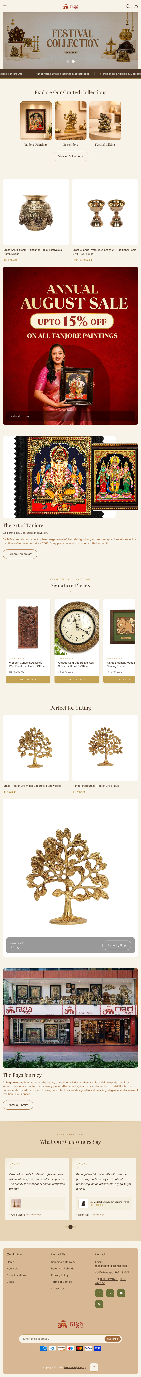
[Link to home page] (70, 1324)
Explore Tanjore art (20, 554)
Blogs (10, 1281)
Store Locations (16, 1275)
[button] (67, 61)
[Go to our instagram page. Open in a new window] (110, 1293)
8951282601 (122, 1272)
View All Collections (70, 156)
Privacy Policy (59, 1275)
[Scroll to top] (94, 1367)
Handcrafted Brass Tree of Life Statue (96, 785)
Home (10, 1262)
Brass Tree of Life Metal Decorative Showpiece (32, 785)
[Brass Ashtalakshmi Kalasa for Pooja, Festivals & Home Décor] (36, 212)
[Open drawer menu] (5, 6)
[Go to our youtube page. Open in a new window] (121, 1293)
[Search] (128, 6)
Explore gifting (117, 945)
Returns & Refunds (62, 1268)
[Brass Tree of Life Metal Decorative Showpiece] (36, 748)
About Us (12, 1268)
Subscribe (112, 1338)
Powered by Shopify (75, 1367)
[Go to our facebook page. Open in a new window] (99, 1293)
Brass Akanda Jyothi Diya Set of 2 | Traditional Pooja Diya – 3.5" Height (104, 251)
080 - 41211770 (109, 1279)
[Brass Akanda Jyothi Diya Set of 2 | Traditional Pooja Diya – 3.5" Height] (105, 212)
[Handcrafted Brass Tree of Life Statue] (105, 748)
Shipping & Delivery (63, 1262)
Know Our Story (18, 1104)
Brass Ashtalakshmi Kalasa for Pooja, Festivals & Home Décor (32, 251)
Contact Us (58, 1288)
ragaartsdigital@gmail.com (111, 1265)
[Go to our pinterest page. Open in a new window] (99, 1304)
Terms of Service (61, 1281)
